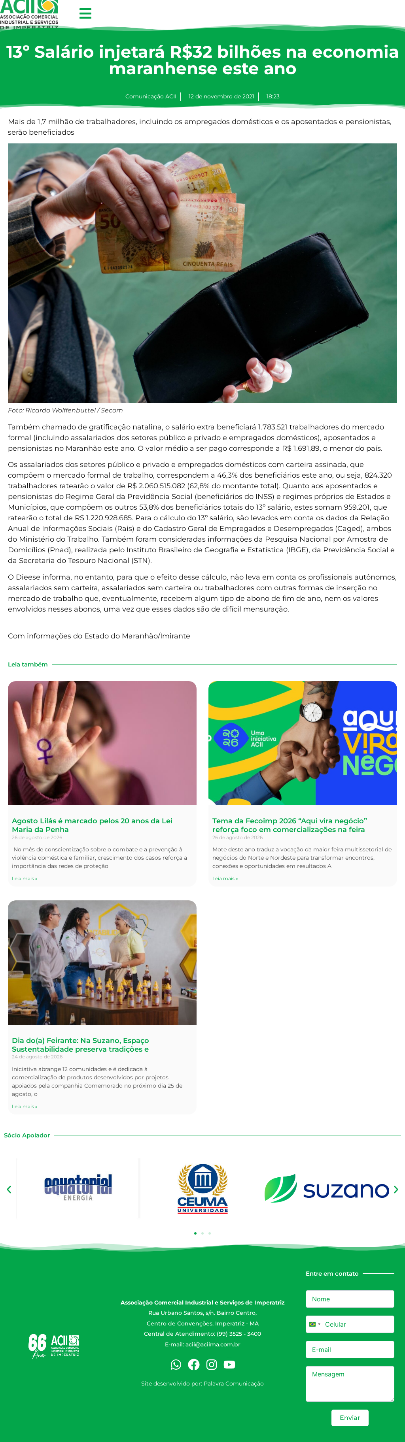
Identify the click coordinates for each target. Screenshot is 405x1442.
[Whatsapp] (176, 1364)
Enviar (350, 1417)
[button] (85, 14)
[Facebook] (194, 1364)
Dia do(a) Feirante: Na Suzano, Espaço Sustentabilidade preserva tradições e (80, 1045)
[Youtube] (229, 1364)
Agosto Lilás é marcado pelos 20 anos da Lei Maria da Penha (92, 825)
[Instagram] (211, 1364)
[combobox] (314, 1324)
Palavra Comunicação (234, 1383)
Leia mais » (25, 878)
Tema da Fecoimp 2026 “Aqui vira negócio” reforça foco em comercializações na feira (289, 825)
